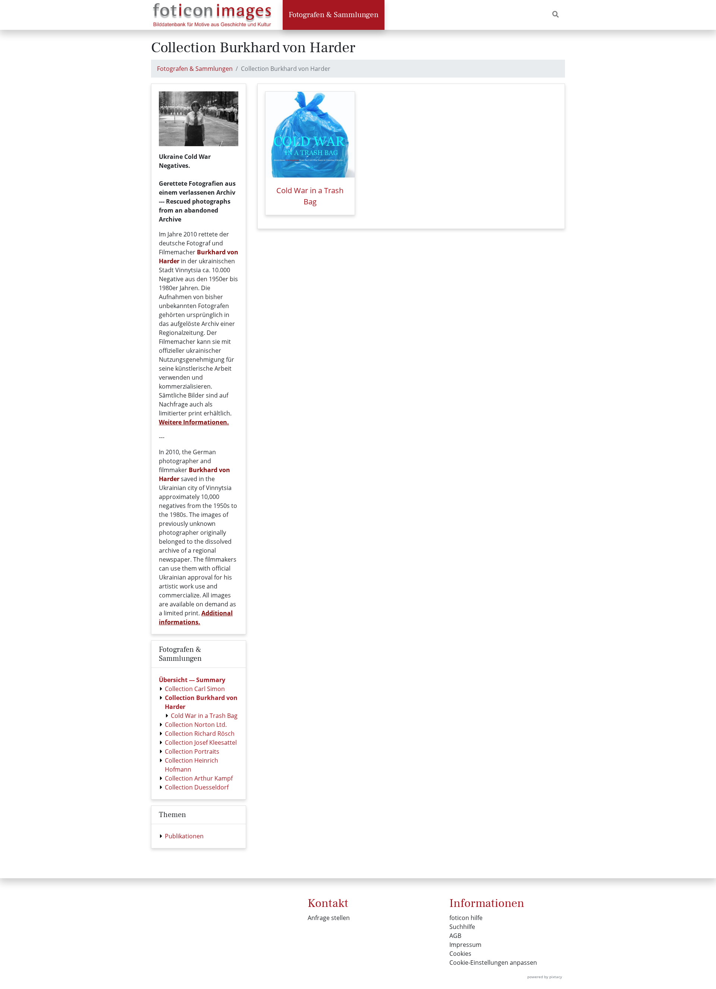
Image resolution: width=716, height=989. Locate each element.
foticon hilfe (466, 918)
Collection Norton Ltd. (196, 724)
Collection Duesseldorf (197, 787)
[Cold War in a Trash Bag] (310, 135)
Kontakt (328, 903)
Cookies (460, 953)
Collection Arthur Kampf (199, 778)
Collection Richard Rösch (200, 733)
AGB (455, 936)
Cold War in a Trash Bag (204, 716)
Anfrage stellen (329, 918)
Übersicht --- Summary (192, 680)
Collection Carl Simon (195, 689)
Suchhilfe (462, 927)
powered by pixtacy (544, 976)
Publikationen (184, 836)
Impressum (465, 945)
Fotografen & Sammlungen (334, 15)
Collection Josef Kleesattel (201, 742)
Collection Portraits (192, 751)
